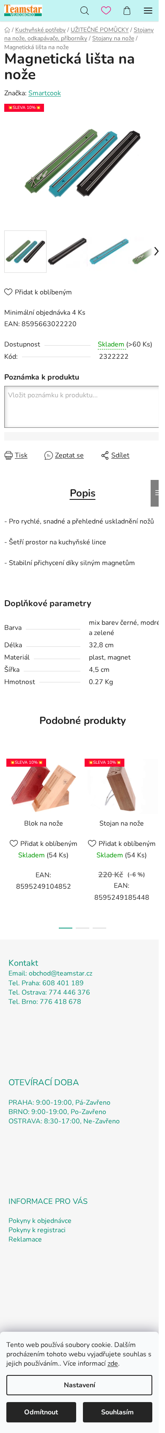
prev (9, 793)
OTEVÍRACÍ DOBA (43, 1082)
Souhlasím (117, 1412)
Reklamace (25, 1239)
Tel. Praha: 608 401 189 (46, 983)
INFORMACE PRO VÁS (48, 1201)
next (156, 793)
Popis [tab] (83, 493)
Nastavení (79, 1385)
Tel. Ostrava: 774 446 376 (49, 992)
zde (112, 1363)
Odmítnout (41, 1412)
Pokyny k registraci (37, 1230)
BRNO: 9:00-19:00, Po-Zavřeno (57, 1112)
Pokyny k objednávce (40, 1220)
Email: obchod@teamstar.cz (50, 973)
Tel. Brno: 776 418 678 (44, 1001)
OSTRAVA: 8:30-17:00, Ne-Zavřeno (64, 1121)
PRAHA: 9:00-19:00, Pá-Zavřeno (59, 1102)
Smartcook (44, 93)
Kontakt (23, 963)
